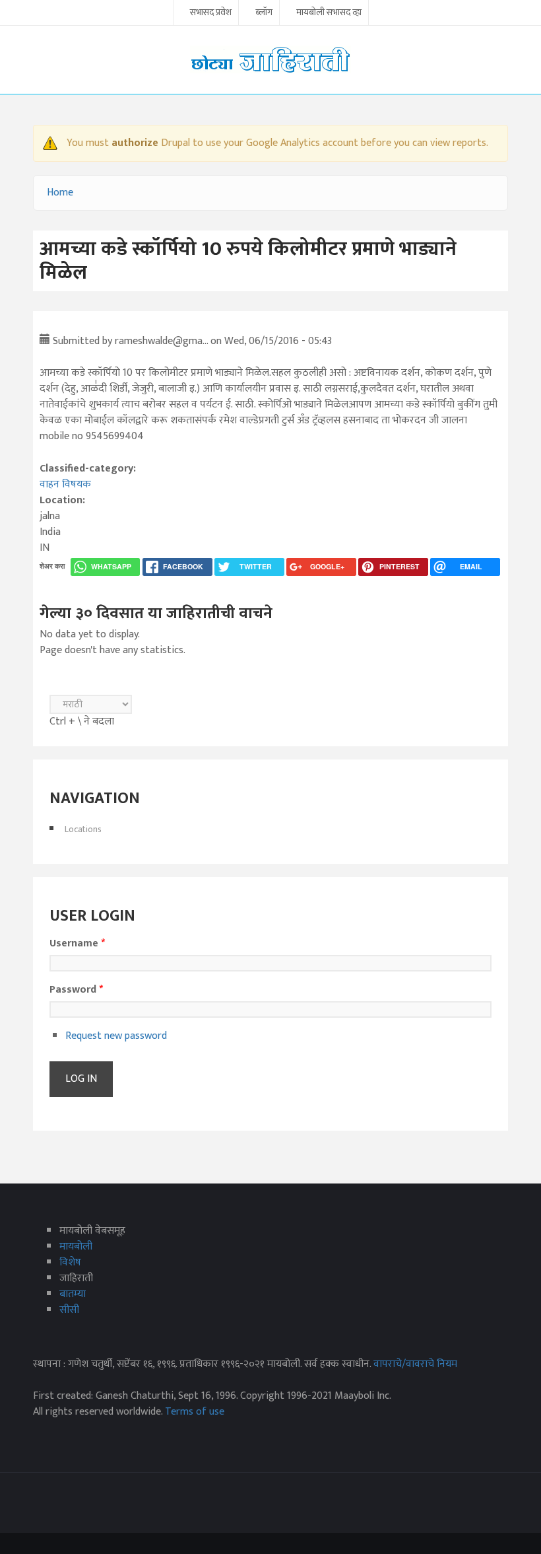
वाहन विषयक (65, 484)
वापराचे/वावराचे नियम (415, 1364)
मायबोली (75, 1246)
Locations (83, 829)
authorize (134, 143)
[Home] (270, 59)
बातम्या (72, 1294)
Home (60, 192)
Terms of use (194, 1412)
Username (77, 944)
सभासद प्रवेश (211, 13)
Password (76, 990)
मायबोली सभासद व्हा (329, 13)
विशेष (70, 1262)
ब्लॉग (263, 13)
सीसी (69, 1310)
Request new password (116, 1036)
